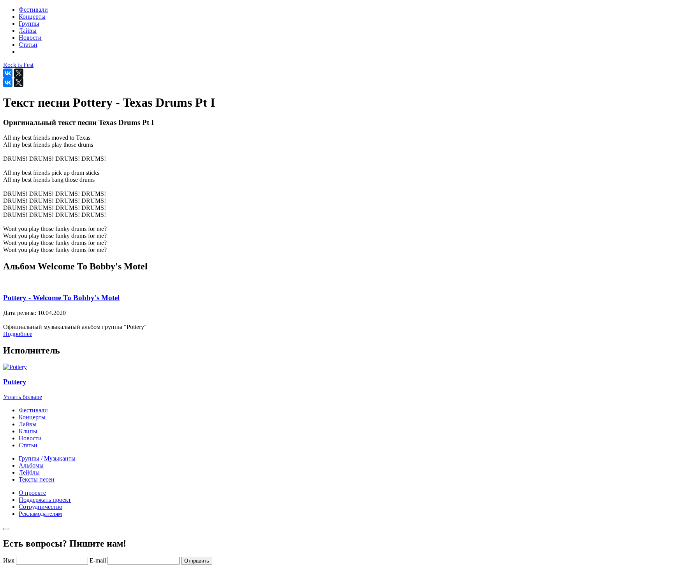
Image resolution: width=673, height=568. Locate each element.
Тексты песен (37, 479)
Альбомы (31, 465)
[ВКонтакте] (7, 73)
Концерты (32, 417)
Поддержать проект (45, 499)
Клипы (28, 431)
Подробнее (17, 334)
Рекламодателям (40, 513)
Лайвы (28, 424)
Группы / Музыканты (47, 458)
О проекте (32, 492)
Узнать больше (22, 397)
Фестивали (33, 410)
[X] (18, 73)
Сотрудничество (40, 506)
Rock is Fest (18, 65)
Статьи (28, 445)
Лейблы (29, 472)
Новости (30, 438)
